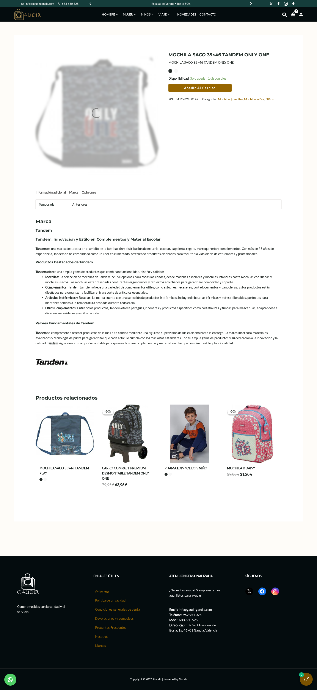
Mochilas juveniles (230, 99)
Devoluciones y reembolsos (114, 618)
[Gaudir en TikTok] (293, 3)
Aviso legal (102, 591)
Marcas (100, 645)
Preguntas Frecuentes (110, 627)
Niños (270, 99)
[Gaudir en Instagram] (286, 3)
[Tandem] (52, 361)
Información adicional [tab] (51, 192)
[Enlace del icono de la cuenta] (301, 14)
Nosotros (101, 636)
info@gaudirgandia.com (195, 609)
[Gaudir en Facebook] (278, 3)
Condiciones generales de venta (117, 609)
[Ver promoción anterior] (90, 3)
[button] (116, 14)
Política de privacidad (110, 600)
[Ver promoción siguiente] (251, 3)
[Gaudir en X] (271, 3)
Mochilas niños (254, 99)
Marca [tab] (73, 192)
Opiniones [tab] (89, 192)
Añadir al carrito (200, 88)
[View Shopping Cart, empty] (293, 14)
